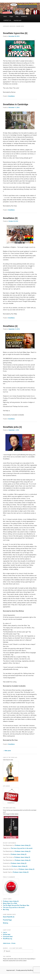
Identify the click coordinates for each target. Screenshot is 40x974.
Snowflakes (11, 96)
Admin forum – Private (9, 943)
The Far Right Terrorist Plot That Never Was (16, 905)
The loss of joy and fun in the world (21, 848)
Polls (17, 16)
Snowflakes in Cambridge (15, 104)
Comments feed (7, 936)
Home (5, 16)
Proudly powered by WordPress (25, 970)
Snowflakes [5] (10, 217)
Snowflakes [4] (10, 325)
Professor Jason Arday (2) (22, 845)
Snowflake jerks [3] (12, 426)
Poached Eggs (7, 920)
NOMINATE (24, 16)
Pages (11, 16)
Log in (5, 932)
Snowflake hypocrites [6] (15, 33)
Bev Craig (6, 909)
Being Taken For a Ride (10, 903)
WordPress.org (7, 938)
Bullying (5, 923)
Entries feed (6, 934)
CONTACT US (7, 20)
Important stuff (17, 20)
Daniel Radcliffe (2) (8, 917)
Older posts (7, 750)
